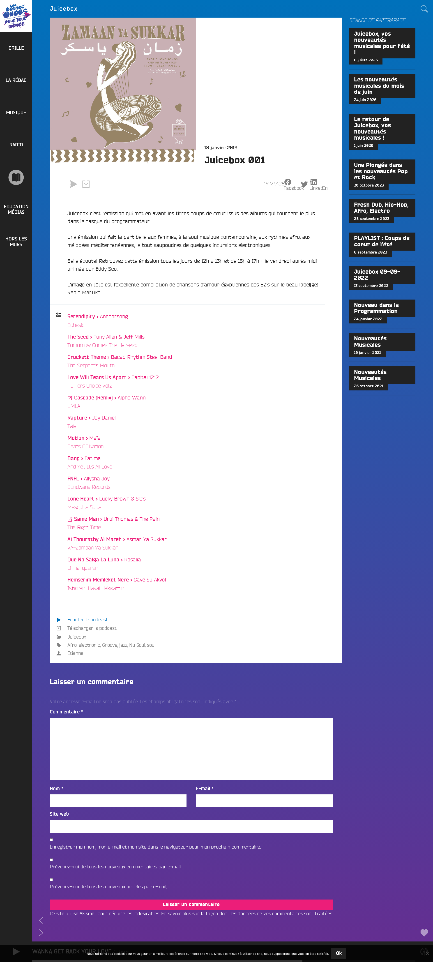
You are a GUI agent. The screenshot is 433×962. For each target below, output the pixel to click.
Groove (109, 645)
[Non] (427, 953)
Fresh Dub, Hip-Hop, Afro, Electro (381, 208)
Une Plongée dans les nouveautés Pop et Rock (381, 171)
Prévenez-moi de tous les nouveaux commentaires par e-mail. (115, 866)
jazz (123, 645)
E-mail (205, 788)
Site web (59, 814)
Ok (339, 953)
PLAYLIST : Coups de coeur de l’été (382, 241)
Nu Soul (137, 645)
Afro (72, 645)
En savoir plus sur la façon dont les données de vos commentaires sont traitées (246, 913)
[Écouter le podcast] (73, 184)
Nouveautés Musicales (370, 342)
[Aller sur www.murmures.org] (16, 177)
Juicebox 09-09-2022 (377, 275)
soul (151, 645)
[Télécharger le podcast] (86, 184)
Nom (56, 788)
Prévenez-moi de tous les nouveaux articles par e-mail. (108, 886)
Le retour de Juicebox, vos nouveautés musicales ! (372, 129)
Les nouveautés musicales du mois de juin (379, 86)
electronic (89, 645)
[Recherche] (424, 8)
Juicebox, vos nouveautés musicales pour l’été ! (382, 43)
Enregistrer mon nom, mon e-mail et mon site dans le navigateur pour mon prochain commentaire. (155, 846)
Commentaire (66, 712)
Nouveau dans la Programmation (376, 308)
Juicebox (76, 636)
